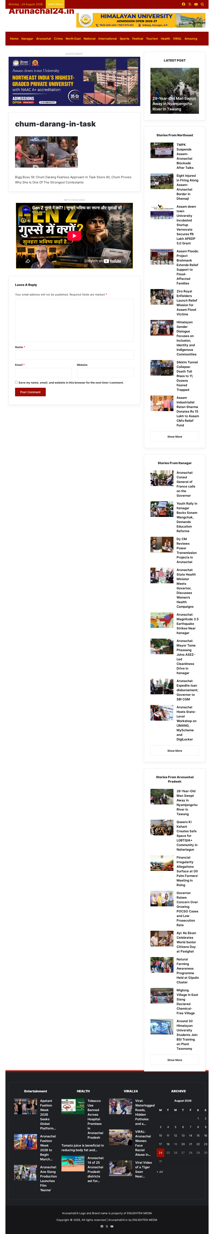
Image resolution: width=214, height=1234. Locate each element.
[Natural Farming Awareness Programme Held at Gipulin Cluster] (161, 965)
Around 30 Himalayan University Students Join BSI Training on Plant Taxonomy (187, 1035)
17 (160, 1144)
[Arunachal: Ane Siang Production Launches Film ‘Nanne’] (25, 1173)
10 (160, 1135)
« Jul (160, 1171)
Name (20, 347)
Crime (58, 38)
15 (198, 1135)
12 (175, 1135)
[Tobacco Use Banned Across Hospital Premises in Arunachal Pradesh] (72, 1106)
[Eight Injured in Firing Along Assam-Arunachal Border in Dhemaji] (161, 181)
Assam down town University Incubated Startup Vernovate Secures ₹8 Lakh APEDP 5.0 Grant (186, 225)
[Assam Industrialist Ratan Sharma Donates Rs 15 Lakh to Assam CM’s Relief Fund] (161, 403)
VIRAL (177, 38)
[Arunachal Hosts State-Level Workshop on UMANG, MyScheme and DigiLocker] (161, 713)
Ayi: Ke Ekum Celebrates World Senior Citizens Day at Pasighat (186, 942)
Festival (137, 38)
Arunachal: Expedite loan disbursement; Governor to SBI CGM (187, 690)
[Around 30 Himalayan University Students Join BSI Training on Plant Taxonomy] (161, 1026)
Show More (174, 436)
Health (165, 38)
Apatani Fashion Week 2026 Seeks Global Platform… (48, 1114)
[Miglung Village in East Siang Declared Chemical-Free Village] (161, 996)
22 (198, 1144)
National (90, 38)
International (107, 38)
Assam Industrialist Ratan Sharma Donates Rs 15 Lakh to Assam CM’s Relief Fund (188, 411)
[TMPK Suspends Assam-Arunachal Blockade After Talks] (161, 150)
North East (73, 38)
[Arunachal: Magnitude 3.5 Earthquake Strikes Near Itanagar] (161, 620)
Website (82, 364)
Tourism (152, 38)
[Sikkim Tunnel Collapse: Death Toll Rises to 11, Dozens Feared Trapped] (161, 368)
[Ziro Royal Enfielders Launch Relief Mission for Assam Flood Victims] (161, 297)
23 (205, 1144)
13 (183, 1135)
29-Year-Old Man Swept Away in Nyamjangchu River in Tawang (174, 103)
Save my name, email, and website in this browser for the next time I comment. (71, 382)
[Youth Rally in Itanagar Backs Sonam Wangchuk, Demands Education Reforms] (161, 509)
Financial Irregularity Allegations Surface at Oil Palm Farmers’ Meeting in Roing (187, 871)
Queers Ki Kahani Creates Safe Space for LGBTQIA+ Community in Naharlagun (187, 835)
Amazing (191, 38)
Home (14, 38)
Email (20, 364)
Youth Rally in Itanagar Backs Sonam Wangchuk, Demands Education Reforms (187, 517)
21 (190, 1144)
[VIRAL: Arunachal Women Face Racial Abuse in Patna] (120, 1137)
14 (190, 1135)
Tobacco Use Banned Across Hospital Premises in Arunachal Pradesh (95, 1119)
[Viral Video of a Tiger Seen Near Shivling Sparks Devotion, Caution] (120, 1168)
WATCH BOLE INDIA (74, 199)
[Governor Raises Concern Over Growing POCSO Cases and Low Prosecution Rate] (161, 898)
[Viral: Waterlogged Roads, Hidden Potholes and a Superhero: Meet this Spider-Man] (120, 1106)
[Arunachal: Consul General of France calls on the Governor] (161, 478)
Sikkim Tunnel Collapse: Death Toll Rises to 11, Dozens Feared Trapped (187, 376)
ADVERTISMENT (74, 53)
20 (183, 1144)
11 (168, 1135)
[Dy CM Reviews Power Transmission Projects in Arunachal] (161, 544)
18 (168, 1144)
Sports (124, 38)
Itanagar (27, 38)
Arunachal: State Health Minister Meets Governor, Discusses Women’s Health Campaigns (186, 588)
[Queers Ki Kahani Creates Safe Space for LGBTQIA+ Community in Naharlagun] (161, 827)
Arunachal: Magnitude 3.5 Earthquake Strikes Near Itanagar (188, 624)
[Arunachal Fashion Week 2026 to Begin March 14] (25, 1142)
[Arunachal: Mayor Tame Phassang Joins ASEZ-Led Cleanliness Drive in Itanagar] (161, 646)
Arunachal (43, 38)
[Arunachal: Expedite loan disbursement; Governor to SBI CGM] (161, 686)
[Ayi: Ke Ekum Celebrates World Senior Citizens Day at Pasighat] (161, 938)
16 (205, 1135)
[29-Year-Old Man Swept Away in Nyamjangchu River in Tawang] (161, 797)
